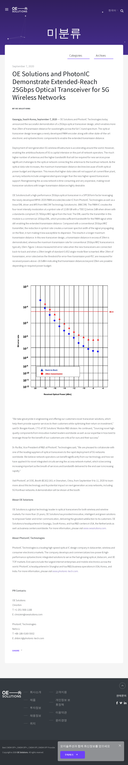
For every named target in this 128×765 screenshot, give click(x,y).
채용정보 (35, 715)
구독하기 (69, 754)
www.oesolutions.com (94, 528)
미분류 (64, 33)
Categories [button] (75, 55)
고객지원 (61, 692)
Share (15, 650)
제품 (33, 700)
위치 (33, 723)
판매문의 (121, 695)
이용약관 (61, 712)
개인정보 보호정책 (63, 702)
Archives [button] (101, 55)
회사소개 (35, 692)
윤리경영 (61, 720)
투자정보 (35, 708)
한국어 (112, 10)
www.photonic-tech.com (65, 571)
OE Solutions (22, 752)
